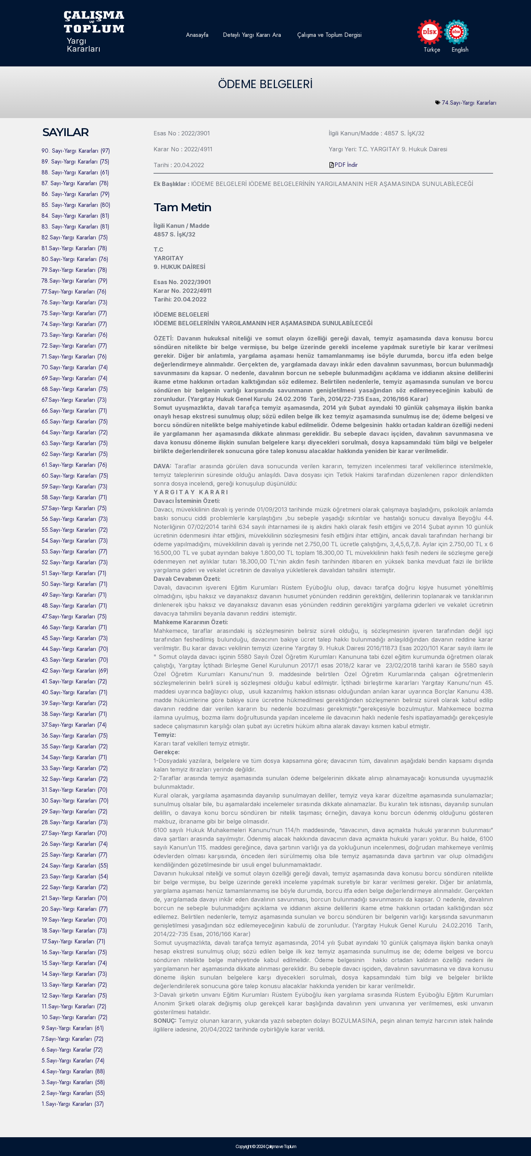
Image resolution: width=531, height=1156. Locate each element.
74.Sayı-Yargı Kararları (469, 103)
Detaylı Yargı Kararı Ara (252, 35)
